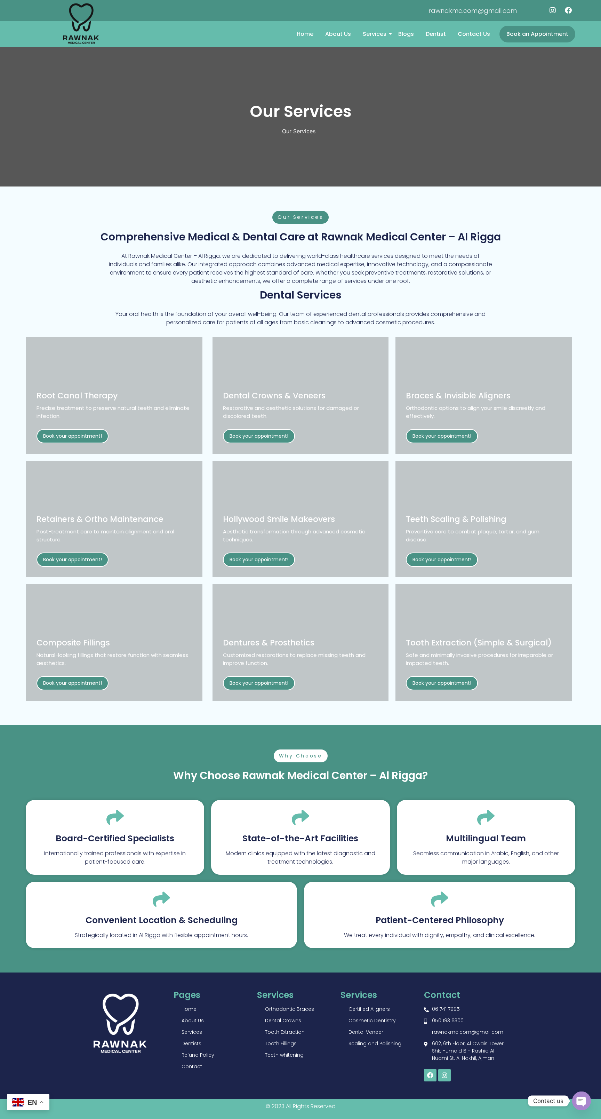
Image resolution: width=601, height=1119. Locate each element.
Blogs (406, 34)
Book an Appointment (537, 34)
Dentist (436, 34)
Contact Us (474, 34)
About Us (338, 34)
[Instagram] (553, 10)
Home (305, 34)
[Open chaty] (581, 1101)
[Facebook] (568, 10)
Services (374, 34)
